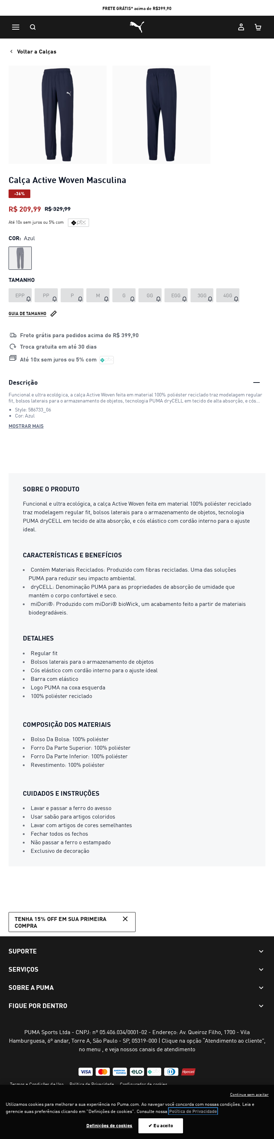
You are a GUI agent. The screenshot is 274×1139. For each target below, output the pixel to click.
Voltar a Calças (36, 51)
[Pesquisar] (33, 27)
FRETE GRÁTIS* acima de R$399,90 (137, 8)
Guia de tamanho (27, 313)
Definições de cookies (109, 1125)
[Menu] (16, 27)
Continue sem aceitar (249, 1094)
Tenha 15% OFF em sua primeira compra (60, 922)
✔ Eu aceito (160, 1125)
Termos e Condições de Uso (37, 1084)
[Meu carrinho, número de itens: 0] (258, 27)
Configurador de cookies (143, 1084)
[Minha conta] (241, 27)
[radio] (20, 258)
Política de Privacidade (92, 1084)
